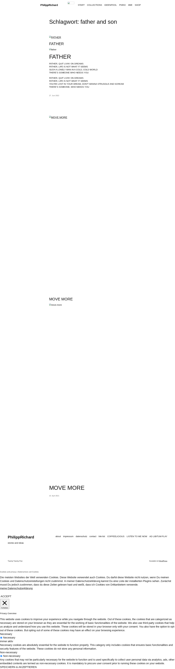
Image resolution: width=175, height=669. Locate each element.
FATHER (56, 44)
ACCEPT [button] (6, 596)
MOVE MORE (61, 299)
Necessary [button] (6, 634)
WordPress (163, 561)
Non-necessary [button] (8, 652)
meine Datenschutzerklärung (16, 588)
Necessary (9, 637)
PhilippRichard (49, 5)
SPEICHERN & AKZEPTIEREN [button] (18, 667)
